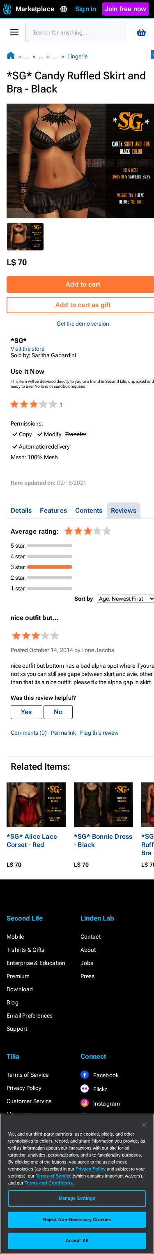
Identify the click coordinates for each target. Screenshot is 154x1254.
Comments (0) (29, 732)
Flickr (99, 1089)
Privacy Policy (24, 1088)
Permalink (63, 732)
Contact (90, 936)
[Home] (11, 56)
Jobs (87, 963)
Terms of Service (27, 1074)
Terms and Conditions (49, 1182)
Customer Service (29, 1101)
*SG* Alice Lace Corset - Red (32, 841)
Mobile (15, 936)
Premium (18, 976)
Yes (26, 712)
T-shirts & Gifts (25, 949)
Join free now (126, 9)
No (58, 712)
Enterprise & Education (36, 963)
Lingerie (77, 56)
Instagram (106, 1103)
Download (20, 989)
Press (87, 976)
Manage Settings (77, 1198)
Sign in (85, 9)
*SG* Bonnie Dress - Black (103, 841)
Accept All (77, 1240)
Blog (12, 1002)
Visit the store (27, 348)
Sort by (83, 598)
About (88, 949)
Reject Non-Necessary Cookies (77, 1219)
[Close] (144, 1125)
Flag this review (99, 732)
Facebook (105, 1075)
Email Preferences (30, 1015)
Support (17, 1028)
